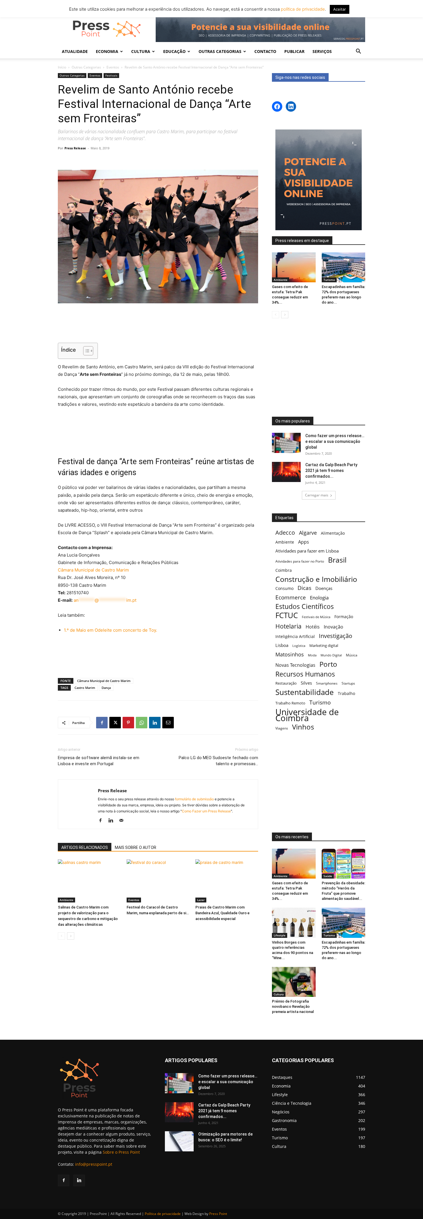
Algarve (308, 533)
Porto (328, 664)
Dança (106, 687)
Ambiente (66, 900)
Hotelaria (288, 626)
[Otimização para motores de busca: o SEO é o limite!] (179, 1141)
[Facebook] (102, 722)
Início (62, 67)
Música (351, 655)
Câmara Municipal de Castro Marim (93, 570)
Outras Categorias (86, 67)
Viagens (281, 728)
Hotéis (313, 627)
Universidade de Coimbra (307, 715)
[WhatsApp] (141, 722)
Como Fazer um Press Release (206, 811)
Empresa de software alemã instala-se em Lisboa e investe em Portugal (98, 760)
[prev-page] (61, 936)
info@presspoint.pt (93, 1164)
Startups (348, 683)
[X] (115, 722)
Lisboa (281, 645)
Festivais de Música (316, 617)
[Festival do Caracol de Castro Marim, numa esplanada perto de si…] (158, 880)
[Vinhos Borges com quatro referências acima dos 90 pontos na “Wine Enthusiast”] (294, 923)
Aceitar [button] (339, 9)
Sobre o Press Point (121, 1152)
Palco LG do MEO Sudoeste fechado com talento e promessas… (218, 760)
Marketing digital (323, 645)
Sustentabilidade (304, 692)
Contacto (265, 51)
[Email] (168, 722)
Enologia (319, 598)
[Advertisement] (158, 324)
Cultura (279, 994)
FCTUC (286, 615)
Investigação (335, 636)
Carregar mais (316, 495)
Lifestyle (279, 935)
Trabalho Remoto (290, 703)
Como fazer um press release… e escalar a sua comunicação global (334, 441)
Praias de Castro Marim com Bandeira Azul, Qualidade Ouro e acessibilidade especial (222, 913)
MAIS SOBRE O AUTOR (135, 847)
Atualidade (75, 51)
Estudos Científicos (304, 606)
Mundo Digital (331, 655)
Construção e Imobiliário (316, 579)
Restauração (286, 683)
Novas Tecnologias (295, 665)
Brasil (337, 560)
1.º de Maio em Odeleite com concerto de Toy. (110, 630)
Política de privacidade (163, 1213)
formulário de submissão (194, 799)
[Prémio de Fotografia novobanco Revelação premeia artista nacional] (294, 982)
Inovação (333, 627)
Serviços (322, 51)
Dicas (304, 588)
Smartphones (327, 683)
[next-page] (70, 936)
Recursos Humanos (305, 674)
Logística (298, 645)
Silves (306, 683)
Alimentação (333, 533)
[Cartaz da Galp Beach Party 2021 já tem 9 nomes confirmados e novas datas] (286, 472)
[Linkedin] (155, 722)
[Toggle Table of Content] (85, 351)
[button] (358, 52)
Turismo (329, 280)
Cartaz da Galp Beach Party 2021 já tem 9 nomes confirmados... (331, 470)
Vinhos (303, 727)
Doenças (323, 588)
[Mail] (123, 820)
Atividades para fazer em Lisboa (307, 551)
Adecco (285, 532)
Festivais (111, 75)
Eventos (112, 67)
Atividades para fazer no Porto (299, 561)
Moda (312, 655)
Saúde (327, 876)
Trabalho (346, 693)
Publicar (294, 51)
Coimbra (283, 570)
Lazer (201, 900)
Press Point (218, 1213)
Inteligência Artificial (295, 636)
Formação (343, 616)
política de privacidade (302, 9)
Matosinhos (289, 655)
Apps (303, 542)
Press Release (75, 148)
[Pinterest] (128, 722)
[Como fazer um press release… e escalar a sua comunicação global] (286, 443)
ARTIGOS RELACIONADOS (84, 847)
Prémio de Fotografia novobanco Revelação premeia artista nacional (293, 1006)
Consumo (284, 588)
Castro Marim (85, 687)
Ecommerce (290, 597)
